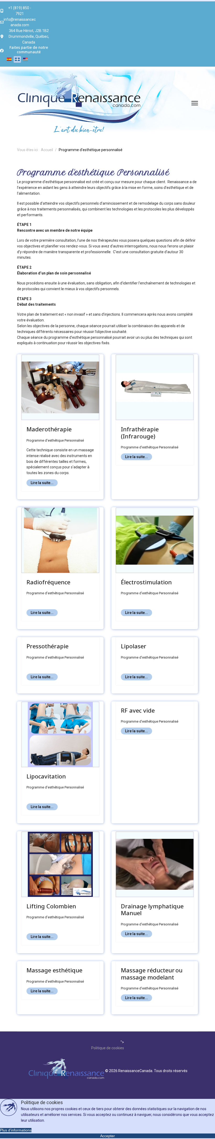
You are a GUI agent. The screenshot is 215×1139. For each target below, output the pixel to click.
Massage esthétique (54, 970)
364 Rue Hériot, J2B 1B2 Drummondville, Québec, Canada (29, 36)
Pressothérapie (47, 646)
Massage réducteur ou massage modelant (151, 973)
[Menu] (194, 103)
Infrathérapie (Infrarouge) (140, 432)
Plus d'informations (15, 1130)
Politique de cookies (107, 1048)
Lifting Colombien (51, 906)
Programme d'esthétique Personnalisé (55, 440)
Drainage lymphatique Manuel (152, 909)
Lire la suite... (42, 483)
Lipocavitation (46, 776)
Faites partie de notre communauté (28, 49)
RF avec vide (138, 710)
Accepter (107, 1136)
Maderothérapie (49, 429)
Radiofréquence (48, 582)
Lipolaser (133, 646)
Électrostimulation (146, 582)
